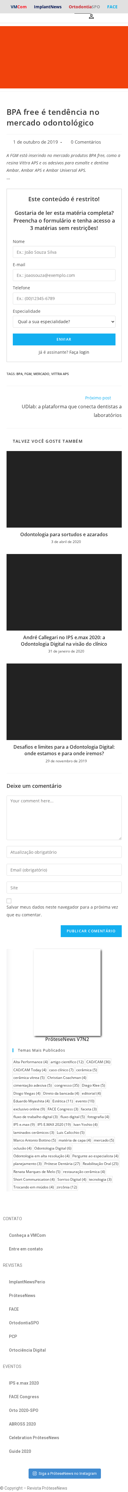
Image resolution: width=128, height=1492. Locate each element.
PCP (13, 1336)
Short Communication (34, 1179)
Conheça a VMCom (27, 1235)
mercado (41, 374)
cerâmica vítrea (29, 1077)
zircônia (67, 1187)
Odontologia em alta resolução (41, 1155)
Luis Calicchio (71, 1132)
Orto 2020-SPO (23, 1410)
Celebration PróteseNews (34, 1437)
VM (19, 6)
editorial (91, 1093)
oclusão (22, 1148)
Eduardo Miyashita (31, 1101)
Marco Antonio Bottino (34, 1140)
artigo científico (67, 1061)
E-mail (19, 264)
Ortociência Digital (27, 1350)
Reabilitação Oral (100, 1163)
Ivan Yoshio (86, 1124)
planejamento (27, 1163)
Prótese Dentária (62, 1163)
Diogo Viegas (26, 1093)
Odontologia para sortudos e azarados (64, 534)
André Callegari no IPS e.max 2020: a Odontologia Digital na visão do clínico (64, 640)
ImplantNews (48, 6)
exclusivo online (29, 1109)
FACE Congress (63, 1109)
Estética (62, 1101)
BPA (19, 374)
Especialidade (26, 311)
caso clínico (61, 1069)
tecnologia (100, 1179)
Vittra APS (60, 374)
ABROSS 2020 (22, 1424)
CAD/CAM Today (29, 1069)
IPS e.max (24, 1124)
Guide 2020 (20, 1451)
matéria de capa (75, 1140)
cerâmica (86, 1069)
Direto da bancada (61, 1093)
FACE (112, 6)
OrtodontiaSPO (24, 1322)
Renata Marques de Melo (36, 1171)
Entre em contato (26, 1249)
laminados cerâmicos (33, 1132)
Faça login (79, 352)
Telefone (21, 288)
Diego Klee (93, 1085)
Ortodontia (84, 6)
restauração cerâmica (84, 1171)
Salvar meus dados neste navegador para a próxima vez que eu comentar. (62, 910)
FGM (28, 374)
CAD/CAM (98, 1061)
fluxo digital (72, 1116)
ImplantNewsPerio (27, 1282)
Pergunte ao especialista (95, 1155)
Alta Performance (30, 1061)
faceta (89, 1109)
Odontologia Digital (52, 1148)
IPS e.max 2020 (24, 1383)
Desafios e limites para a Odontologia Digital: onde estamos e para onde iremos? (64, 750)
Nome (19, 241)
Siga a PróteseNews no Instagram (68, 1473)
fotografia (98, 1116)
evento (85, 1101)
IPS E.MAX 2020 (54, 1124)
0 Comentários (86, 142)
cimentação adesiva (32, 1085)
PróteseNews (22, 1295)
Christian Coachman (66, 1077)
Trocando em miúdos (33, 1187)
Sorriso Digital (71, 1179)
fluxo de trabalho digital (35, 1116)
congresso (66, 1085)
